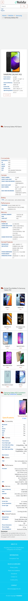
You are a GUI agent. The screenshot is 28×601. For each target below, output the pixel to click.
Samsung (19, 15)
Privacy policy (14, 567)
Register (3, 10)
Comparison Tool (14, 558)
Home (4, 15)
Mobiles (11, 15)
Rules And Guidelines (14, 570)
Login (2, 9)
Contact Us (14, 577)
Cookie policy (14, 580)
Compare (7, 95)
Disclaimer (14, 573)
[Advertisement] (14, 35)
